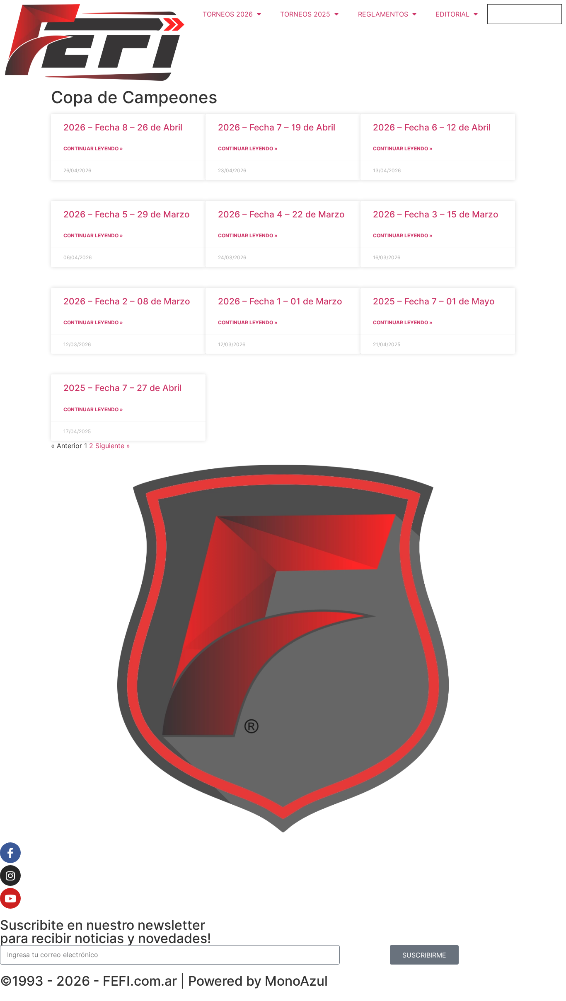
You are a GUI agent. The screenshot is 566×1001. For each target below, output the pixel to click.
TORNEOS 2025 (305, 14)
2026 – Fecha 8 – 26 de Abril (122, 127)
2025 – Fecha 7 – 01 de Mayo (434, 301)
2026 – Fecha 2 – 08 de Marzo (126, 301)
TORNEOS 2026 (228, 14)
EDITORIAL (452, 14)
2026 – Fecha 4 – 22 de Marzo (281, 214)
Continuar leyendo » (93, 148)
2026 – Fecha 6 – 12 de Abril (432, 127)
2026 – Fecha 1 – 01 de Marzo (280, 301)
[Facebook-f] (10, 852)
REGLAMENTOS (383, 14)
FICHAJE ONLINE (525, 14)
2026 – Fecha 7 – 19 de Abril (276, 127)
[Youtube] (10, 898)
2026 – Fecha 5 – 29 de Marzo (126, 214)
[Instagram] (10, 875)
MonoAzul (296, 981)
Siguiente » (112, 445)
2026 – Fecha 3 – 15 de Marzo (435, 214)
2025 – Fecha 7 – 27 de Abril (122, 388)
